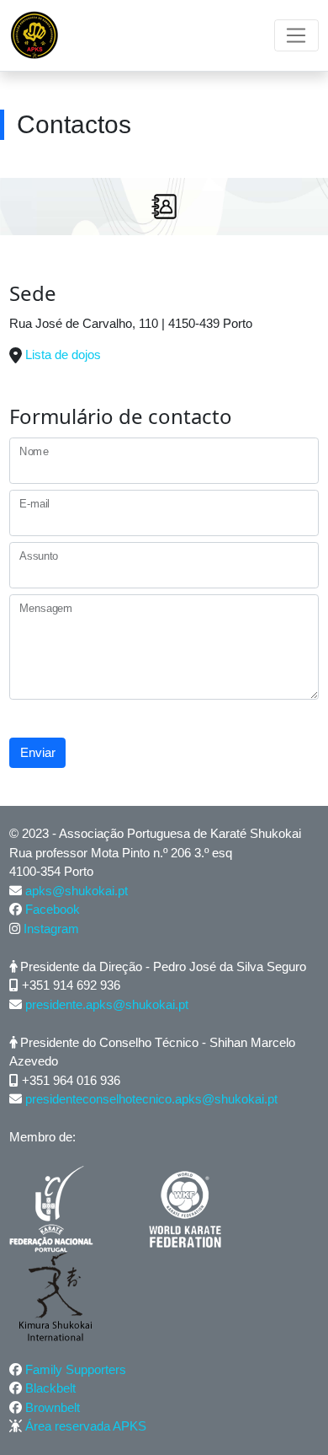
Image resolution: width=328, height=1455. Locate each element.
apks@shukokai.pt (76, 890)
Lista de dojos (63, 354)
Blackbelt (50, 1388)
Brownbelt (52, 1407)
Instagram (51, 928)
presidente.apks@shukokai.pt (106, 1004)
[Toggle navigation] (296, 35)
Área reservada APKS (85, 1426)
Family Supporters (75, 1369)
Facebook (52, 909)
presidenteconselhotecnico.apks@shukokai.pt (151, 1099)
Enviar (38, 752)
